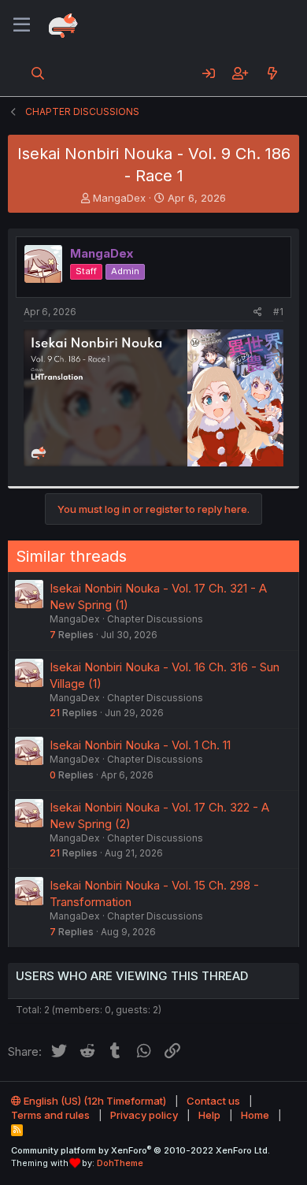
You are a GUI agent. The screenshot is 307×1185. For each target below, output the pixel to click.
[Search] (38, 73)
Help (209, 1115)
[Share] (258, 312)
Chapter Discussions (155, 619)
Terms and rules (50, 1115)
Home (255, 1115)
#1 (278, 312)
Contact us (213, 1100)
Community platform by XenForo (140, 1150)
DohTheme (120, 1162)
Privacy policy (144, 1115)
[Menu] (21, 25)
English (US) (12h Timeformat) (93, 1100)
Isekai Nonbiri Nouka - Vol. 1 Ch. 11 (140, 744)
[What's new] (272, 73)
